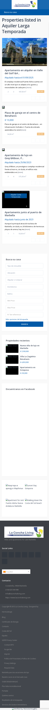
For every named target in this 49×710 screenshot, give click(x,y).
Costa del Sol (7, 631)
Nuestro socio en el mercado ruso (14, 677)
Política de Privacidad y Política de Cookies (20, 659)
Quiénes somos (8, 695)
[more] (28, 87)
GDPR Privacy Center (9, 640)
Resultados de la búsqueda (12, 700)
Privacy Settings (10, 663)
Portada (5, 691)
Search (24, 324)
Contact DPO (9, 645)
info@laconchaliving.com (15, 593)
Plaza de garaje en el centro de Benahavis (22, 114)
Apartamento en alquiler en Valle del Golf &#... (24, 72)
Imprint (7, 654)
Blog (3, 617)
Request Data (9, 668)
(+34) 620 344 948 (11, 589)
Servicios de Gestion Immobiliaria (14, 705)
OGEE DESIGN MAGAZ (10, 682)
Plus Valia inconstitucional (11, 686)
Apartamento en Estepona (27, 368)
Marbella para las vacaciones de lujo (15, 672)
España (4, 636)
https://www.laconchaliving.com (17, 597)
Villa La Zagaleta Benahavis (28, 357)
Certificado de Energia (10, 622)
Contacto (5, 626)
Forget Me (8, 649)
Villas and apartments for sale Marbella (20, 539)
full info (40, 91)
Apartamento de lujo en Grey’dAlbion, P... (18, 157)
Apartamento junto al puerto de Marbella (23, 214)
